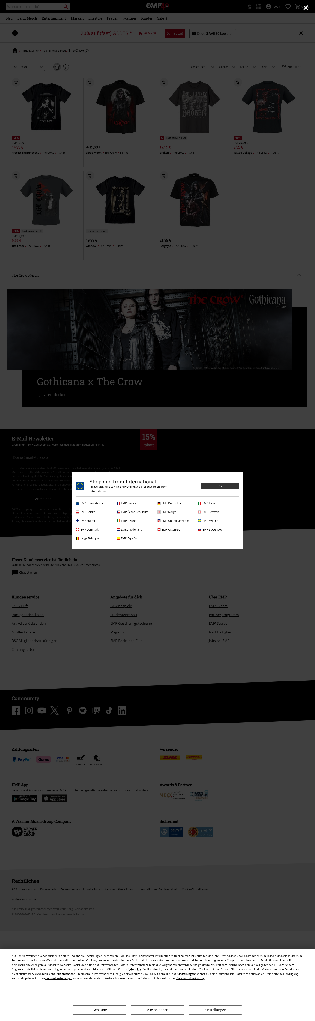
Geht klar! (99, 1010)
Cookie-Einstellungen (58, 978)
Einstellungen (215, 1009)
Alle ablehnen (157, 1010)
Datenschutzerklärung (190, 978)
